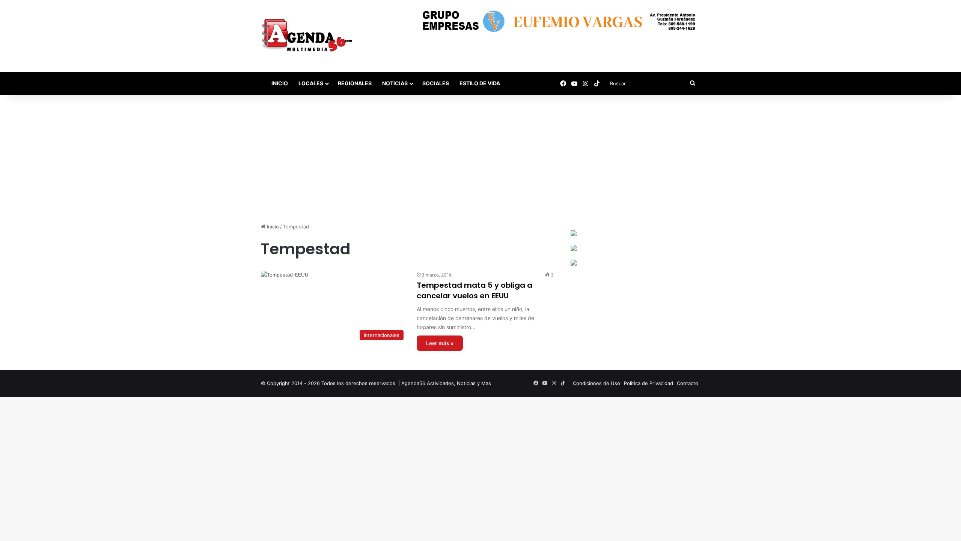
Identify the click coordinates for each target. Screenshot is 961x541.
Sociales (435, 83)
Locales (310, 83)
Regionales (355, 83)
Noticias (395, 83)
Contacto (687, 383)
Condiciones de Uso (596, 383)
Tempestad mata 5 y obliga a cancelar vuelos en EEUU (474, 290)
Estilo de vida (479, 83)
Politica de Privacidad (648, 383)
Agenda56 (413, 383)
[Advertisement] (480, 159)
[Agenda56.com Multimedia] (308, 36)
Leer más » (439, 343)
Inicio (279, 83)
